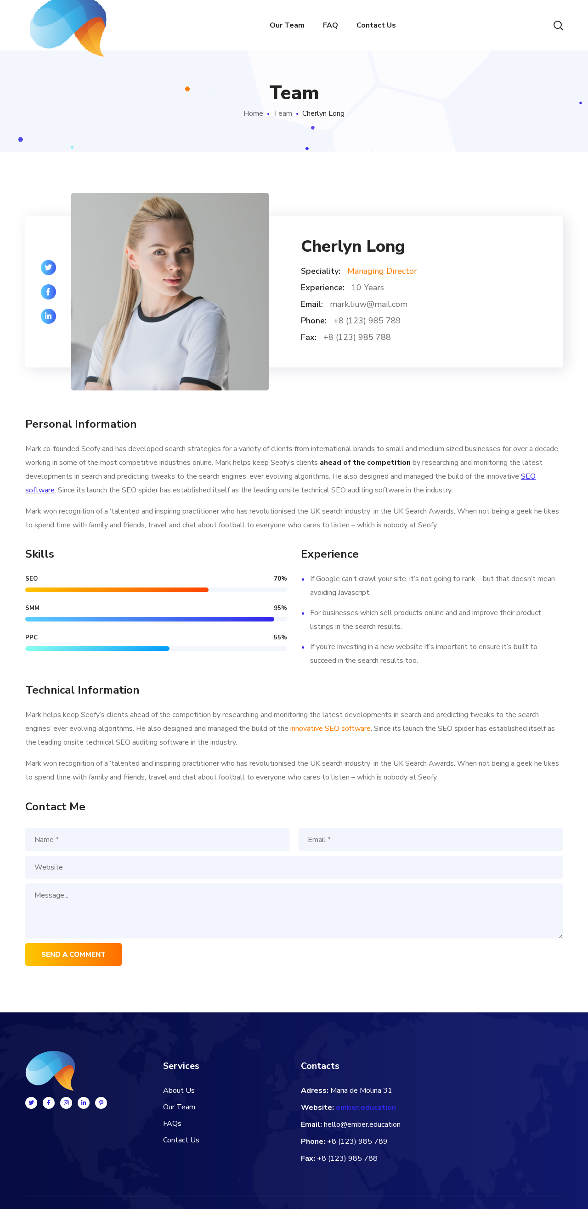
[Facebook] (49, 1103)
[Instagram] (66, 1103)
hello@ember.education (362, 1124)
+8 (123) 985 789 (357, 1141)
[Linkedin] (84, 1103)
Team (282, 113)
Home (253, 113)
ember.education (366, 1107)
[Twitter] (31, 1103)
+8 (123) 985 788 (347, 1158)
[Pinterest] (101, 1103)
